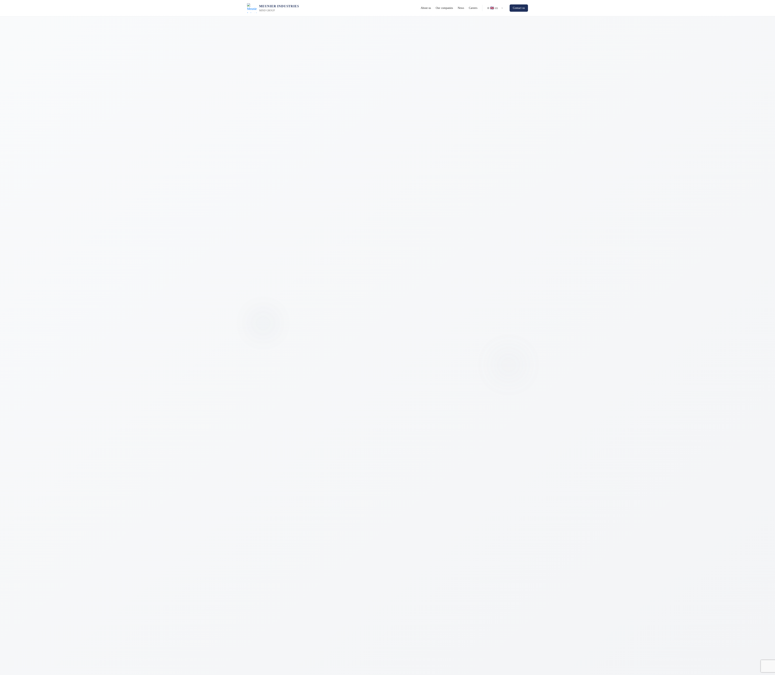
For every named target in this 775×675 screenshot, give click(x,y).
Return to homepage (373, 398)
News (461, 7)
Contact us (519, 7)
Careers (473, 7)
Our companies (444, 7)
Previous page (412, 398)
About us (426, 7)
